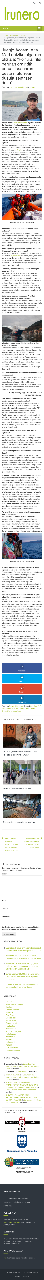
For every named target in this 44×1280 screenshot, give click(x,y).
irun (3, 708)
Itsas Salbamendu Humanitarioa (24, 708)
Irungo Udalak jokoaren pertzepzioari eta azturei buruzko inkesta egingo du (11, 844)
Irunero (5, 28)
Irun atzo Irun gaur (13, 1031)
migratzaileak (16, 255)
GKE (39, 706)
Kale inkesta (11, 1034)
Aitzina (9, 1001)
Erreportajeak (11, 1023)
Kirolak (9, 1039)
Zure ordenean (23, 1071)
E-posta (5, 908)
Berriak (12, 35)
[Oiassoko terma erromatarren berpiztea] (22, 806)
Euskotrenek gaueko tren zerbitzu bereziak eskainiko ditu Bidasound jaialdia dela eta (23, 949)
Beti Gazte (10, 1015)
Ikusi (5, 1258)
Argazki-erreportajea (14, 1004)
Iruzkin (4, 874)
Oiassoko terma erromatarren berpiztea (19, 822)
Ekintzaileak (11, 1017)
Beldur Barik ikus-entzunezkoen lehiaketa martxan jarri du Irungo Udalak (23, 1066)
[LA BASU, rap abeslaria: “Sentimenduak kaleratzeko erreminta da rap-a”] (22, 735)
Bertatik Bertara (12, 1009)
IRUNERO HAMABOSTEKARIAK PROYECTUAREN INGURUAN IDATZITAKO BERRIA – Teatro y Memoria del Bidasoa (22, 1084)
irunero (8, 708)
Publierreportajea (13, 1050)
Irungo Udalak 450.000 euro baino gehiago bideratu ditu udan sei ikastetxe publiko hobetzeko (24, 976)
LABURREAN (12, 1047)
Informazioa (11, 1028)
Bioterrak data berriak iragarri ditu (17, 788)
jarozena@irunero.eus (12, 1222)
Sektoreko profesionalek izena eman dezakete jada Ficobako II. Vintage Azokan (23, 957)
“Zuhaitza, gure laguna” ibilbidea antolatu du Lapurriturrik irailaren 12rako (23, 985)
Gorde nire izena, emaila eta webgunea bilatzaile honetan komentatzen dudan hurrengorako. (21, 928)
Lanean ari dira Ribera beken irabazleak (21, 1089)
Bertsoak (9, 1012)
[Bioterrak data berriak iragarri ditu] (22, 772)
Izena (4, 900)
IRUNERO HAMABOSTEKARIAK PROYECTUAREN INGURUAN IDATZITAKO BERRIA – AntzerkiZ (22, 1097)
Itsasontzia (6, 711)
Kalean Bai (10, 1036)
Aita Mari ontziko (20, 122)
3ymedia (25, 1276)
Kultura (9, 1044)
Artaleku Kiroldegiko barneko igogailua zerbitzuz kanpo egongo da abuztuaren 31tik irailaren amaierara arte (22, 966)
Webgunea (6, 916)
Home (6, 35)
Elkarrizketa (20, 35)
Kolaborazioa (11, 1042)
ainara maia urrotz (12, 1075)
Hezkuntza (10, 1025)
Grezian (19, 150)
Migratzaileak (16, 711)
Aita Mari (33, 706)
